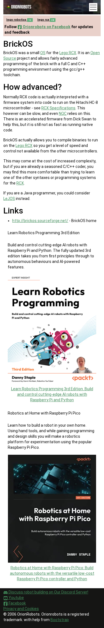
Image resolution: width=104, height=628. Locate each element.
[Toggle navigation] (93, 7)
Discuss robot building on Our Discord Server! (48, 592)
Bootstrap (59, 620)
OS (42, 53)
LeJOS (9, 198)
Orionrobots (21, 7)
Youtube (16, 597)
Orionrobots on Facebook (46, 27)
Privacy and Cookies (21, 608)
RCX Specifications (58, 108)
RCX (20, 183)
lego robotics (18, 20)
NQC (63, 113)
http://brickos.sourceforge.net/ (40, 220)
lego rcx (45, 20)
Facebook (17, 603)
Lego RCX (67, 53)
